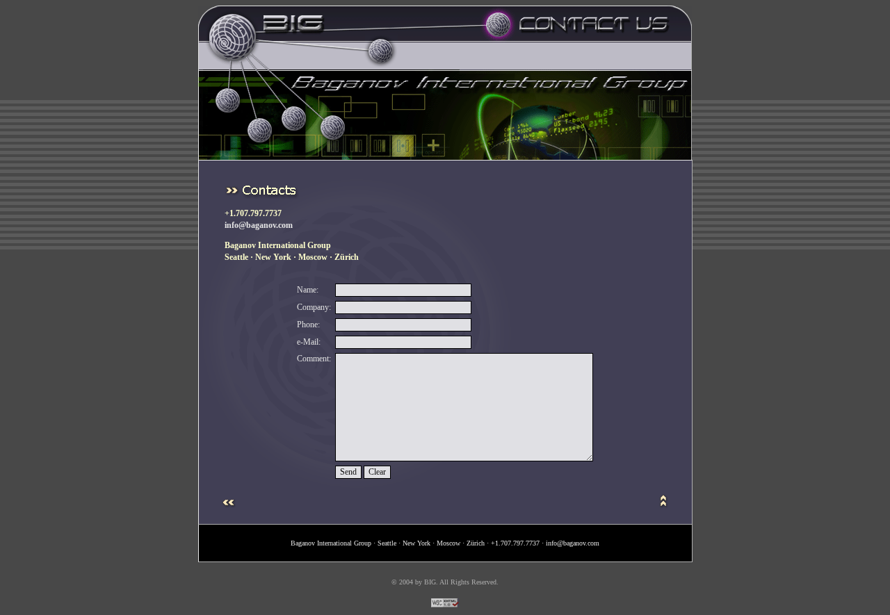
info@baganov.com (259, 225)
